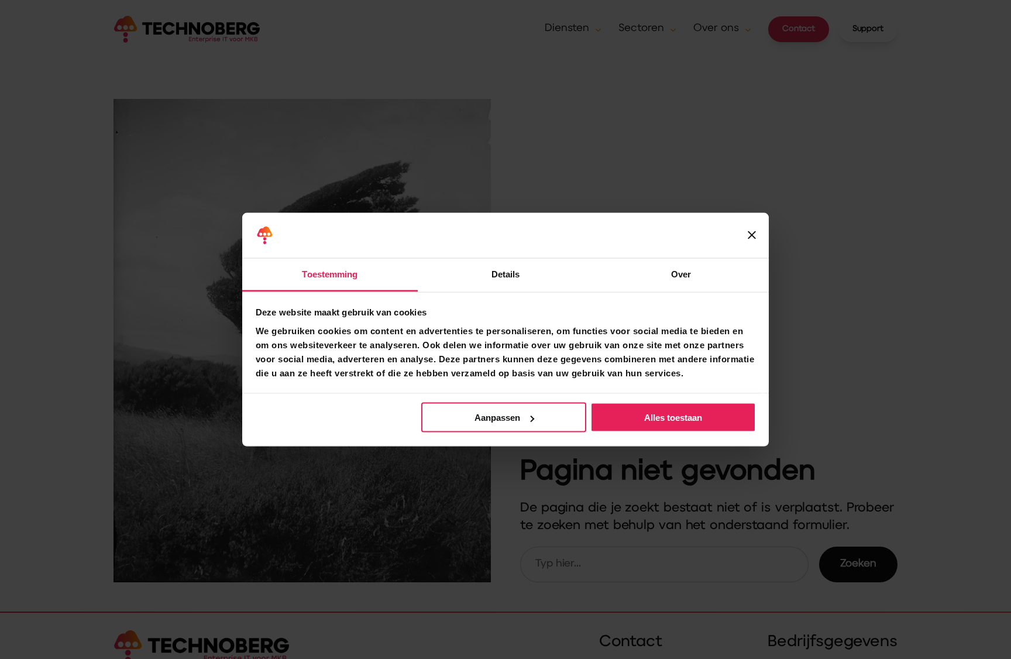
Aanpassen (497, 418)
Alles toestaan (673, 418)
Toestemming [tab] (329, 274)
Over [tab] (681, 274)
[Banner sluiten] (752, 235)
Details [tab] (505, 274)
